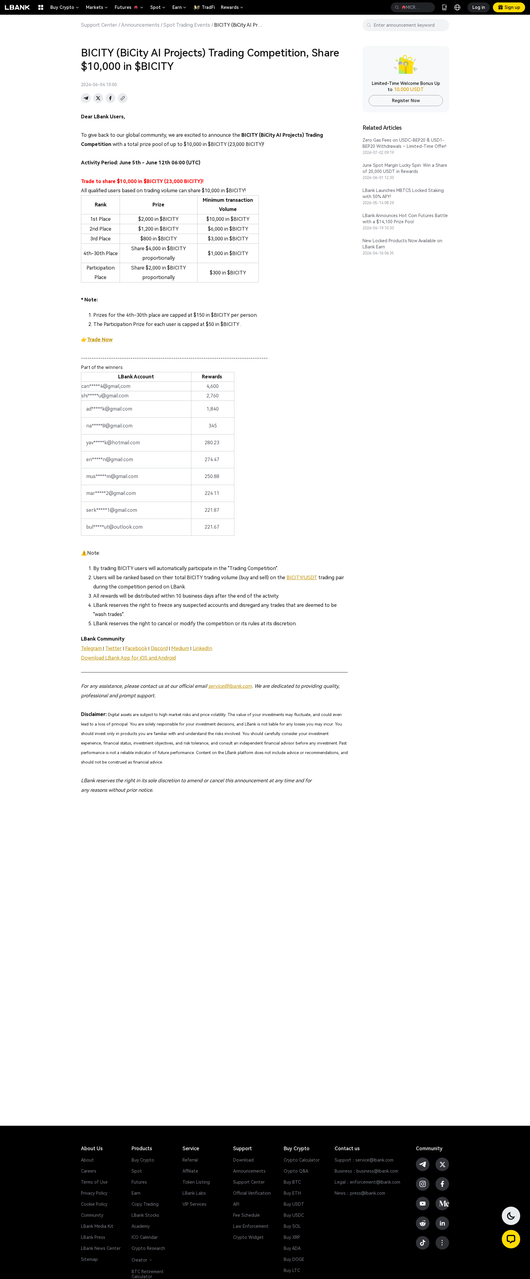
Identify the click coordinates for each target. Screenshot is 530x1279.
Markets (97, 7)
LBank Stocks (145, 1215)
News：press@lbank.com (360, 1193)
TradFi (208, 7)
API (236, 1204)
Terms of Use (94, 1182)
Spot (158, 7)
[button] (511, 1239)
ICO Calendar (145, 1237)
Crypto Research (148, 1248)
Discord (159, 648)
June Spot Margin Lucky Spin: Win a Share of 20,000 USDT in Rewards (405, 168)
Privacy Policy (94, 1193)
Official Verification (252, 1193)
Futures (129, 7)
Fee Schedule (246, 1215)
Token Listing (196, 1182)
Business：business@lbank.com (366, 1171)
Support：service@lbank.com (364, 1160)
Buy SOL (292, 1226)
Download (243, 1160)
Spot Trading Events (186, 25)
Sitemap (89, 1259)
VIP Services (194, 1204)
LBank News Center (101, 1248)
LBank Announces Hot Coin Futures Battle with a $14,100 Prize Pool (405, 218)
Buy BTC (292, 1182)
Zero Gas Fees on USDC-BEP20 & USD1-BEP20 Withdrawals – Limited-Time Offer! (404, 143)
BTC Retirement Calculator (148, 1274)
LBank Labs (194, 1193)
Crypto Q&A (296, 1171)
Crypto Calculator (302, 1160)
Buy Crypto (65, 7)
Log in (478, 7)
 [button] (428, 7)
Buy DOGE (294, 1259)
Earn (179, 7)
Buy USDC (294, 1215)
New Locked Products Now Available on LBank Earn (402, 243)
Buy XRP (292, 1237)
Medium (180, 648)
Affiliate (190, 1171)
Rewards (232, 7)
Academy (141, 1226)
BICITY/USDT (301, 577)
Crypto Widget (248, 1237)
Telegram (92, 648)
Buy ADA (292, 1248)
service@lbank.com (230, 686)
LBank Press (93, 1237)
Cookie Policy (94, 1204)
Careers (88, 1171)
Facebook (136, 648)
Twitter (113, 648)
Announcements (140, 25)
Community (92, 1215)
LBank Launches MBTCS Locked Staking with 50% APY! (403, 193)
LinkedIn (202, 648)
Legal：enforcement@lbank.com (367, 1182)
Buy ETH (292, 1193)
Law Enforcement (251, 1226)
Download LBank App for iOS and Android (128, 658)
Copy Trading (145, 1204)
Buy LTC (292, 1270)
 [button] (397, 7)
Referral (190, 1160)
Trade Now (100, 340)
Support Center (99, 25)
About (87, 1160)
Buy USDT (294, 1204)
